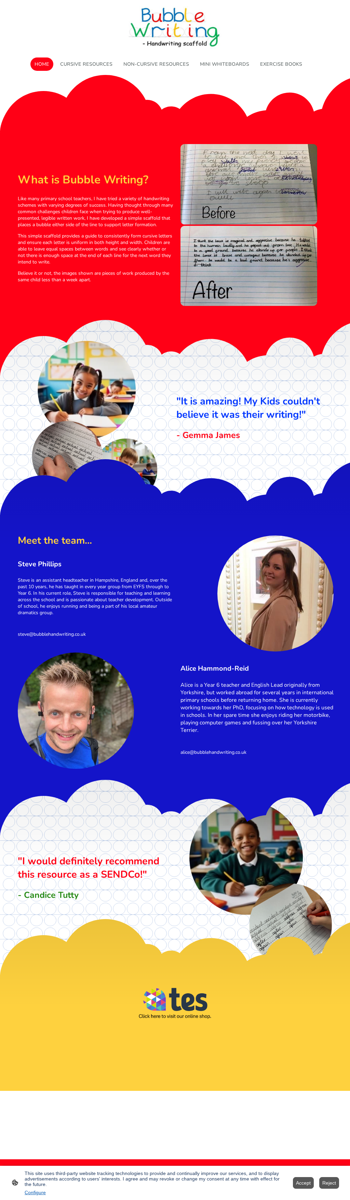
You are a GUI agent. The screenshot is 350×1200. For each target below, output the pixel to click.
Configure (35, 1192)
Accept (303, 1183)
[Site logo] (175, 27)
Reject (329, 1183)
